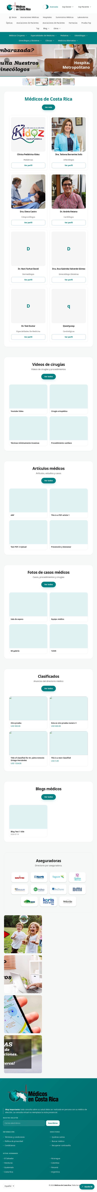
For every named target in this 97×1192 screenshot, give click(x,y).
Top (37, 28)
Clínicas (48, 40)
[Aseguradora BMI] (77, 889)
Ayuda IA (88, 1186)
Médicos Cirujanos (17, 35)
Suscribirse (53, 1123)
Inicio (14, 17)
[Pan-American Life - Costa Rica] (19, 889)
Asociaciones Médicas (29, 17)
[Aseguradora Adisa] (38, 889)
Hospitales (47, 17)
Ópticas (9, 23)
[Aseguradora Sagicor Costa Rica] (58, 877)
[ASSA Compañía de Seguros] (38, 877)
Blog (45, 28)
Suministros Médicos (65, 17)
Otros (56, 28)
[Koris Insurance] (48, 901)
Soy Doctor (66, 7)
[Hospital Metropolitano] (23, 934)
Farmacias (73, 23)
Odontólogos (80, 35)
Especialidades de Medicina (42, 35)
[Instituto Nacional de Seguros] (29, 901)
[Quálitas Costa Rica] (77, 877)
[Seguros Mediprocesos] (67, 901)
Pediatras (64, 35)
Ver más (48, 107)
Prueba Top (86, 23)
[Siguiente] (90, 60)
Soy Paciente (83, 7)
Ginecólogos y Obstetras (29, 40)
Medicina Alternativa (67, 40)
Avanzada (54, 7)
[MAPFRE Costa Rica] (19, 877)
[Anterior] (7, 60)
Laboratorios (83, 17)
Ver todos (48, 376)
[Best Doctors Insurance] (58, 889)
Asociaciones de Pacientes (28, 23)
